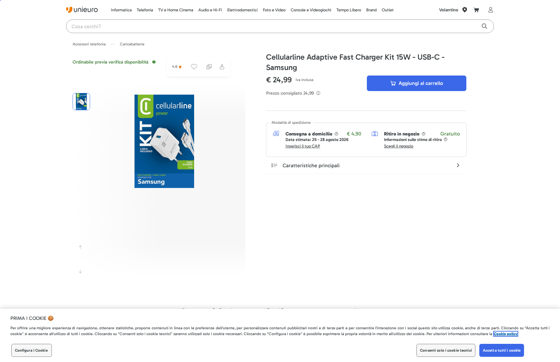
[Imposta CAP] (464, 9)
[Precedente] (80, 246)
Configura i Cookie (31, 350)
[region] (280, 335)
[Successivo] (80, 271)
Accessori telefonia (89, 44)
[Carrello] (476, 9)
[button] (164, 141)
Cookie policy (506, 334)
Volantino (448, 10)
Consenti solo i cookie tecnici (446, 350)
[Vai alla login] (489, 9)
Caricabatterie (132, 44)
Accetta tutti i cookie (502, 350)
